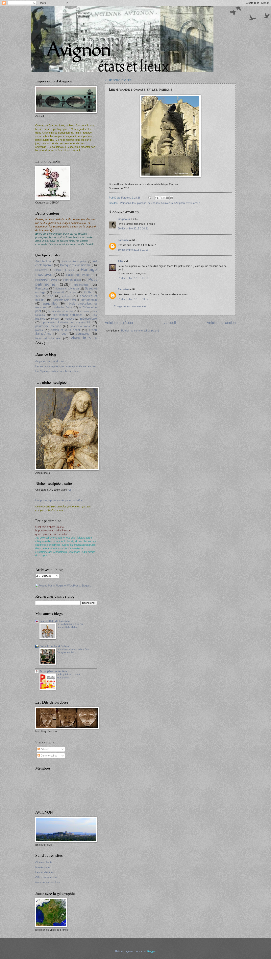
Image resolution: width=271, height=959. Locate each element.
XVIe (37, 296)
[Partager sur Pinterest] (171, 198)
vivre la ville (193, 203)
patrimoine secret (80, 326)
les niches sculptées (67, 314)
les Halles (84, 311)
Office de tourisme (46, 877)
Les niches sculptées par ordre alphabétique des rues (66, 366)
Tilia (120, 261)
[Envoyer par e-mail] (156, 198)
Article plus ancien (221, 323)
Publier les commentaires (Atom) (140, 330)
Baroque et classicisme (75, 265)
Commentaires (48, 755)
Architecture (43, 261)
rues (63, 333)
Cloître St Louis (64, 270)
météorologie (88, 318)
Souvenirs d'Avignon (173, 203)
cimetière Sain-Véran (65, 300)
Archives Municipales (74, 261)
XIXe (73, 292)
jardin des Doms (63, 307)
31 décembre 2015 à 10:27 (133, 299)
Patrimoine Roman (46, 279)
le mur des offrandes (60, 311)
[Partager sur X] (164, 198)
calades (66, 296)
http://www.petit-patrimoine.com (53, 530)
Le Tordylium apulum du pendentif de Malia (70, 626)
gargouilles (50, 303)
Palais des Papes (78, 274)
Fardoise (123, 240)
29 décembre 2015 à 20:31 (133, 228)
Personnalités (128, 203)
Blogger (151, 951)
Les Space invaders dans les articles (56, 371)
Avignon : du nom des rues (50, 361)
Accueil (170, 323)
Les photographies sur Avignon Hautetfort (59, 500)
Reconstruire (81, 284)
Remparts (41, 288)
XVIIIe (87, 292)
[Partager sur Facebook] (168, 198)
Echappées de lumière (53, 671)
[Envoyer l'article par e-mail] (149, 197)
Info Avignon (42, 867)
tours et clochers (48, 338)
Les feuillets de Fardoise (54, 621)
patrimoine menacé (48, 326)
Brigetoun (124, 219)
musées (69, 318)
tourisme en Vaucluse (47, 882)
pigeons (141, 203)
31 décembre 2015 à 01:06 (133, 278)
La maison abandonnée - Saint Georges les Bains (73, 651)
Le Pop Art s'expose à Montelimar (68, 676)
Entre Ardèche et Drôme (54, 646)
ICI (69, 489)
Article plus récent (119, 323)
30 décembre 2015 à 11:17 (133, 249)
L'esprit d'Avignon (45, 872)
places (39, 330)
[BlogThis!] (160, 198)
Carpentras (41, 270)
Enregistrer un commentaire (130, 306)
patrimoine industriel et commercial (66, 322)
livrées (55, 318)
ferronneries (89, 299)
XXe (50, 296)
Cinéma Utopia (43, 862)
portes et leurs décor (65, 329)
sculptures (154, 203)
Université (58, 292)
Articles (44, 749)
